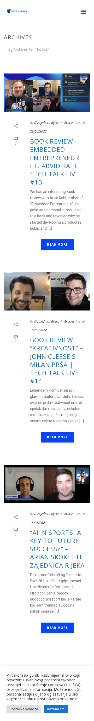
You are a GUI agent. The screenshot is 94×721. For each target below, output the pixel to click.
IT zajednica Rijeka (47, 122)
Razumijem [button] (55, 709)
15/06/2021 (38, 522)
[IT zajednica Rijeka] (12, 12)
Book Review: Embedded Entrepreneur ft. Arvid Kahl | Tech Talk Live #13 (57, 161)
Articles (69, 122)
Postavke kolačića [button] (24, 709)
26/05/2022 (38, 131)
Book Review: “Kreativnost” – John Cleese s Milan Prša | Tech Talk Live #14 (56, 360)
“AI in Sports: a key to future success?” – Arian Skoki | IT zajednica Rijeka (57, 549)
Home (46, 63)
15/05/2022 (38, 330)
